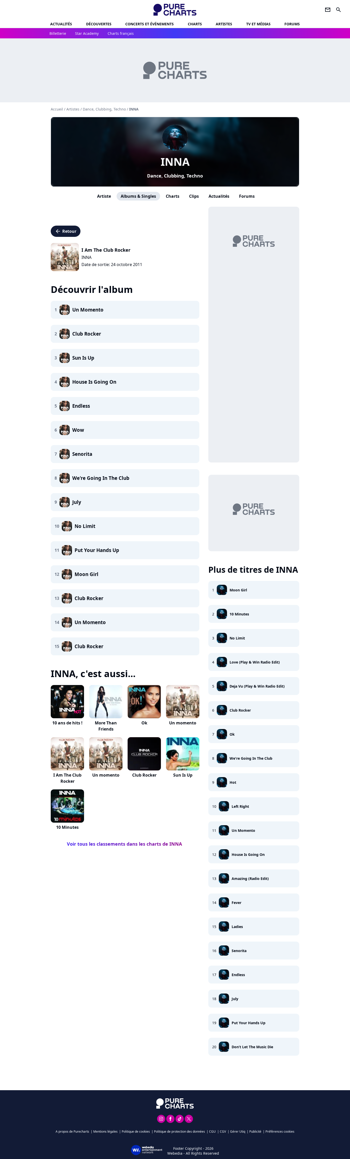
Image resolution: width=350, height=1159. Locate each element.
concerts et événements (149, 23)
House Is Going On (248, 854)
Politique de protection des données (179, 1131)
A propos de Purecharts (72, 1131)
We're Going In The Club (251, 758)
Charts (195, 23)
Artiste (104, 196)
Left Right (240, 806)
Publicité (255, 1131)
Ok (144, 723)
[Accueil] (175, 10)
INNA (175, 161)
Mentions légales (105, 1131)
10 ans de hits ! (67, 723)
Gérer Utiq (237, 1131)
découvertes (98, 23)
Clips (194, 196)
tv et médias (258, 23)
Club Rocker (144, 775)
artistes (224, 23)
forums (292, 23)
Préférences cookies (279, 1131)
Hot (233, 782)
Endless (238, 974)
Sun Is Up (182, 775)
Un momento (182, 723)
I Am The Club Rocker (67, 778)
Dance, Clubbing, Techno (175, 176)
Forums (247, 196)
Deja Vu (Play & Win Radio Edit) (257, 686)
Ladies (237, 926)
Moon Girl (238, 590)
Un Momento (243, 830)
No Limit (237, 638)
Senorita (239, 950)
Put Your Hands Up (248, 1022)
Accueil (57, 109)
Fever (236, 902)
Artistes (72, 109)
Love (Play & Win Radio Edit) (255, 662)
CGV (223, 1131)
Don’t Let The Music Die (252, 1046)
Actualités (61, 23)
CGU (212, 1131)
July (235, 998)
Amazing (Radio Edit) (250, 878)
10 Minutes (67, 827)
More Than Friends (106, 726)
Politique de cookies (136, 1131)
